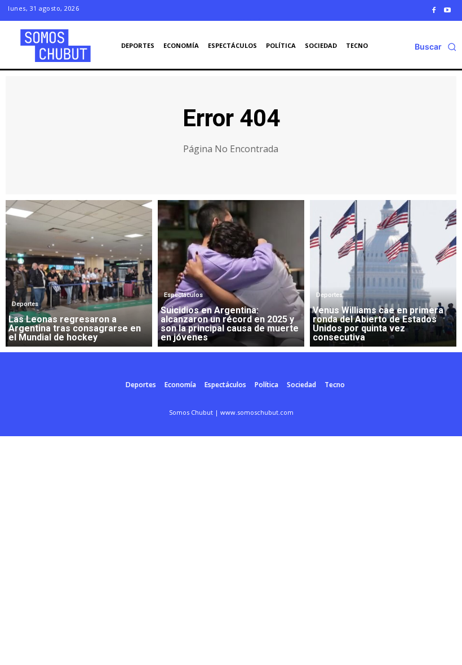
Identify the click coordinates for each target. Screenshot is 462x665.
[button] (435, 46)
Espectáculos (183, 295)
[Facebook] (434, 10)
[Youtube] (447, 10)
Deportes (25, 304)
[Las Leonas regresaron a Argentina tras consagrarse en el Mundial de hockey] (79, 273)
